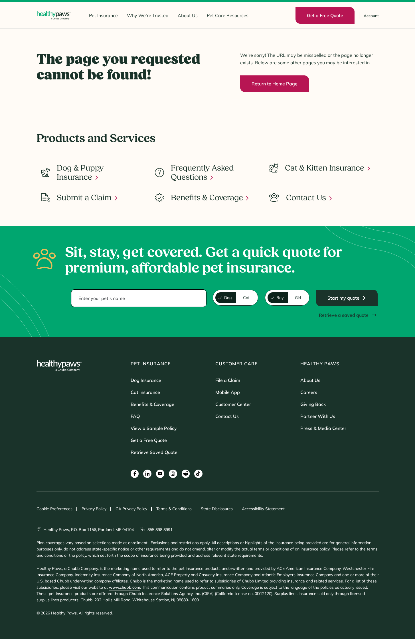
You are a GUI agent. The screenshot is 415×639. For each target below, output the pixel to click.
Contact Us (227, 416)
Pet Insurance (103, 15)
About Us (188, 15)
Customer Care (236, 363)
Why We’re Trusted (148, 15)
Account (371, 15)
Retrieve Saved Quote (154, 452)
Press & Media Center (323, 428)
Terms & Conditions (174, 508)
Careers (308, 392)
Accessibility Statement (263, 508)
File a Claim (227, 380)
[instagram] (173, 474)
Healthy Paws (319, 363)
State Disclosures (217, 508)
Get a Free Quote (149, 440)
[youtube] (160, 474)
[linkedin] (147, 474)
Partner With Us (317, 416)
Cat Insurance (145, 392)
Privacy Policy (94, 508)
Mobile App (227, 392)
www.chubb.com (124, 587)
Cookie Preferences (54, 508)
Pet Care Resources (227, 15)
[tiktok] (198, 474)
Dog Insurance (146, 380)
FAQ (135, 416)
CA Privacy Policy (131, 508)
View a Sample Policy (154, 428)
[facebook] (135, 474)
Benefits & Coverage (152, 404)
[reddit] (186, 474)
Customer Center (233, 404)
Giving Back (313, 404)
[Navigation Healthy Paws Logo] (54, 15)
